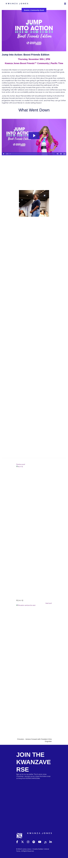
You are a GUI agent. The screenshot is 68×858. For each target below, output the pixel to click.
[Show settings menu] (61, 153)
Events (26, 10)
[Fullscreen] (64, 153)
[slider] (32, 153)
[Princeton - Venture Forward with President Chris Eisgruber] (34, 671)
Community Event (37, 10)
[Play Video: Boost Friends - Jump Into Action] (34, 135)
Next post (48, 603)
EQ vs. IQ (19, 600)
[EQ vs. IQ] (34, 532)
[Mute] (57, 153)
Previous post (20, 464)
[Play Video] (3, 153)
